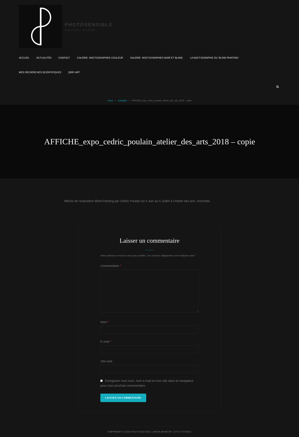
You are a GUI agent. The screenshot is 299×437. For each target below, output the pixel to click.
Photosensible (88, 24)
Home (110, 100)
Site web (106, 361)
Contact (64, 57)
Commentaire (110, 266)
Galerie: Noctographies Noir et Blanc (156, 57)
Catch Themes (182, 432)
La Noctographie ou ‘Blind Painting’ (214, 57)
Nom (104, 322)
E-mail (105, 341)
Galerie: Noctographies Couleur (100, 57)
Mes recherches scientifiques (40, 72)
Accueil (24, 57)
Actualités (43, 57)
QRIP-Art (74, 72)
